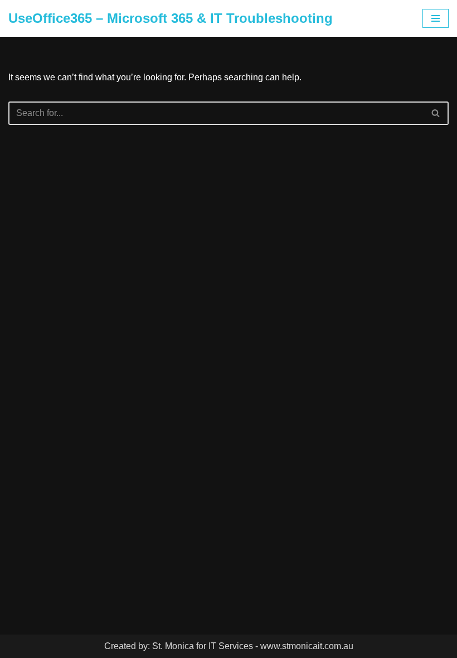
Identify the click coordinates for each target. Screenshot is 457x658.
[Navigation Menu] (435, 18)
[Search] (436, 113)
